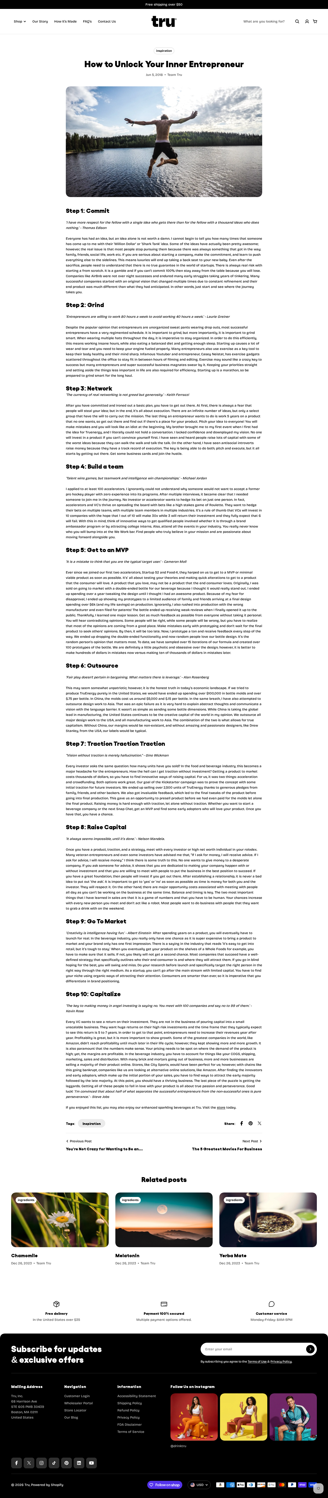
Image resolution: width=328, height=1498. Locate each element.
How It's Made (65, 21)
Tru (27, 1485)
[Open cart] (315, 21)
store (221, 1107)
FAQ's (87, 21)
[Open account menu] (307, 21)
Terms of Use (257, 1361)
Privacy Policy (281, 1361)
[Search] (297, 21)
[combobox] (271, 21)
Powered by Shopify (47, 1485)
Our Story (40, 21)
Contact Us (107, 21)
